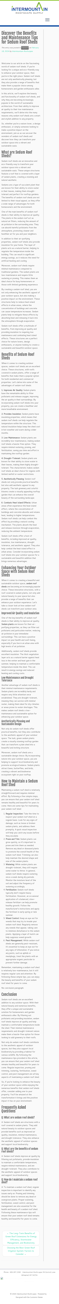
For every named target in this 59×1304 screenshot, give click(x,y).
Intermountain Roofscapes (22, 51)
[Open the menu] (47, 20)
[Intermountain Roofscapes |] (29, 8)
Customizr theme (36, 1297)
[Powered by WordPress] (48, 1293)
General (25, 48)
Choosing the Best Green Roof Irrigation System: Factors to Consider (21, 1250)
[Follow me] (55, 21)
